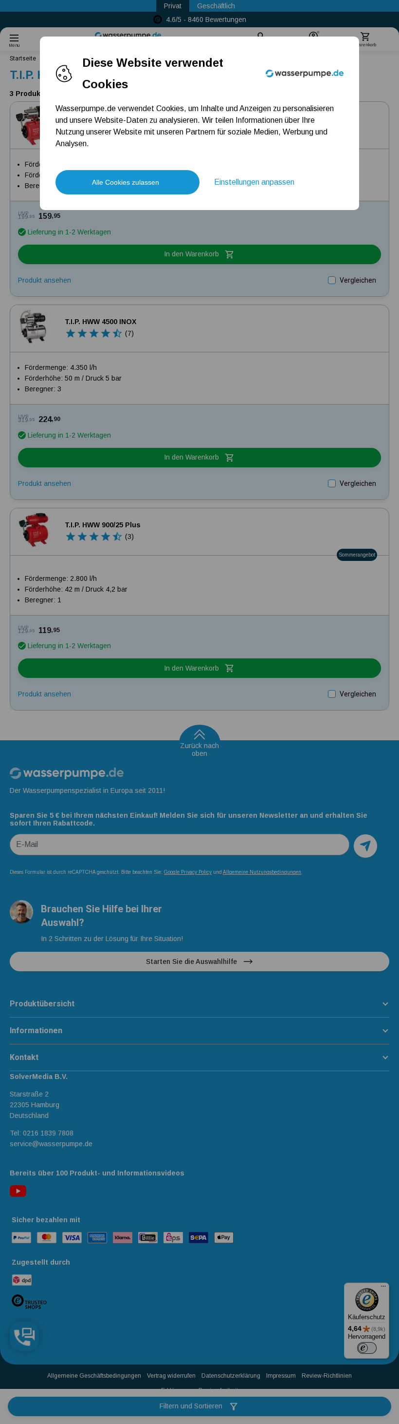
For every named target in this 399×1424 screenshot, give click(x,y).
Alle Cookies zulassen (125, 182)
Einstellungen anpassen (254, 182)
